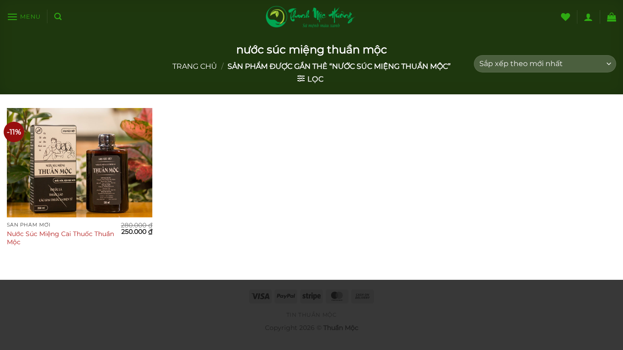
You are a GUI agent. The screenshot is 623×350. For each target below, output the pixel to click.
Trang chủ (194, 66)
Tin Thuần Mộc (311, 314)
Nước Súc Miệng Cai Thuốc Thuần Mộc (60, 238)
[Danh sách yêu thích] (565, 17)
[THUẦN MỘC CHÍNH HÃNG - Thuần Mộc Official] (311, 16)
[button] (24, 16)
